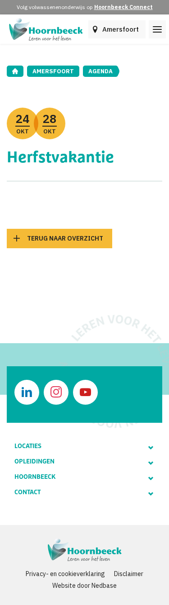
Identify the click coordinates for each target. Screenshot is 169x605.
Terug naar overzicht (65, 238)
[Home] (15, 71)
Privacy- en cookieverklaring (65, 574)
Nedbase (104, 585)
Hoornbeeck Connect (123, 7)
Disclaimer (128, 574)
